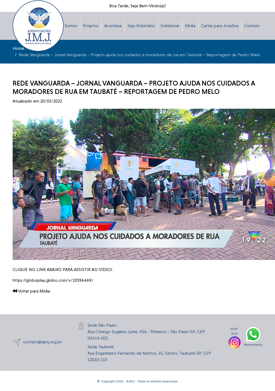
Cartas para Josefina (219, 25)
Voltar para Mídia (33, 291)
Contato (252, 25)
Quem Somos (64, 25)
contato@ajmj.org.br (42, 342)
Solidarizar (170, 25)
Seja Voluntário (141, 25)
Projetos (91, 25)
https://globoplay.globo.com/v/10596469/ (53, 280)
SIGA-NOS (234, 331)
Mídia (190, 25)
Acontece (113, 25)
